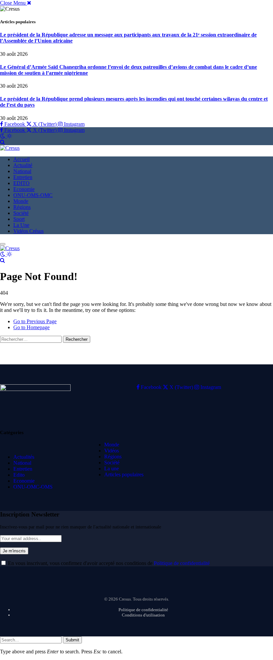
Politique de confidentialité (182, 563)
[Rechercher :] (31, 339)
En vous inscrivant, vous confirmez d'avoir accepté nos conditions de (108, 563)
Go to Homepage (31, 327)
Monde (20, 201)
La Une (21, 225)
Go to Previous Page (35, 321)
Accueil (21, 159)
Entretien (22, 177)
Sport (19, 219)
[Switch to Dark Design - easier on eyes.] (3, 136)
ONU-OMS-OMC (33, 195)
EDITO (21, 183)
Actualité (22, 165)
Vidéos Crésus (28, 231)
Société (21, 213)
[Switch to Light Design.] (9, 136)
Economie (24, 189)
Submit (72, 639)
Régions (22, 207)
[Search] (2, 142)
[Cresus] (10, 148)
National (22, 171)
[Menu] (2, 244)
